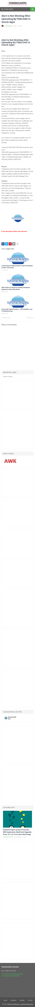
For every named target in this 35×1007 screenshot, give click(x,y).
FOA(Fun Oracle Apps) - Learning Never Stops (20, 1004)
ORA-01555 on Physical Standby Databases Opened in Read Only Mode (15, 288)
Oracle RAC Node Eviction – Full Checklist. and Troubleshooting (16, 310)
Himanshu (9, 26)
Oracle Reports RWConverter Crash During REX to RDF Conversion (17, 267)
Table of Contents (8, 376)
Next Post (30, 318)
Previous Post (6, 318)
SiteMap (22, 1000)
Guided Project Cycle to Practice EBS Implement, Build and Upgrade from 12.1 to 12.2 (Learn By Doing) (17, 832)
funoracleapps (8, 837)
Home (5, 1000)
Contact (30, 1000)
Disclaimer (13, 1000)
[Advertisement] (15, 395)
